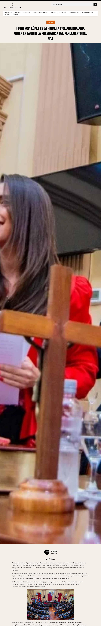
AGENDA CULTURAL (88, 12)
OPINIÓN (7, 14)
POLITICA (18, 12)
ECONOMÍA (62, 12)
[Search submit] (95, 4)
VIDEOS (15, 14)
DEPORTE (53, 12)
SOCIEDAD (27, 12)
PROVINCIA (8, 12)
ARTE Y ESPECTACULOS (40, 12)
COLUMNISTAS (74, 12)
